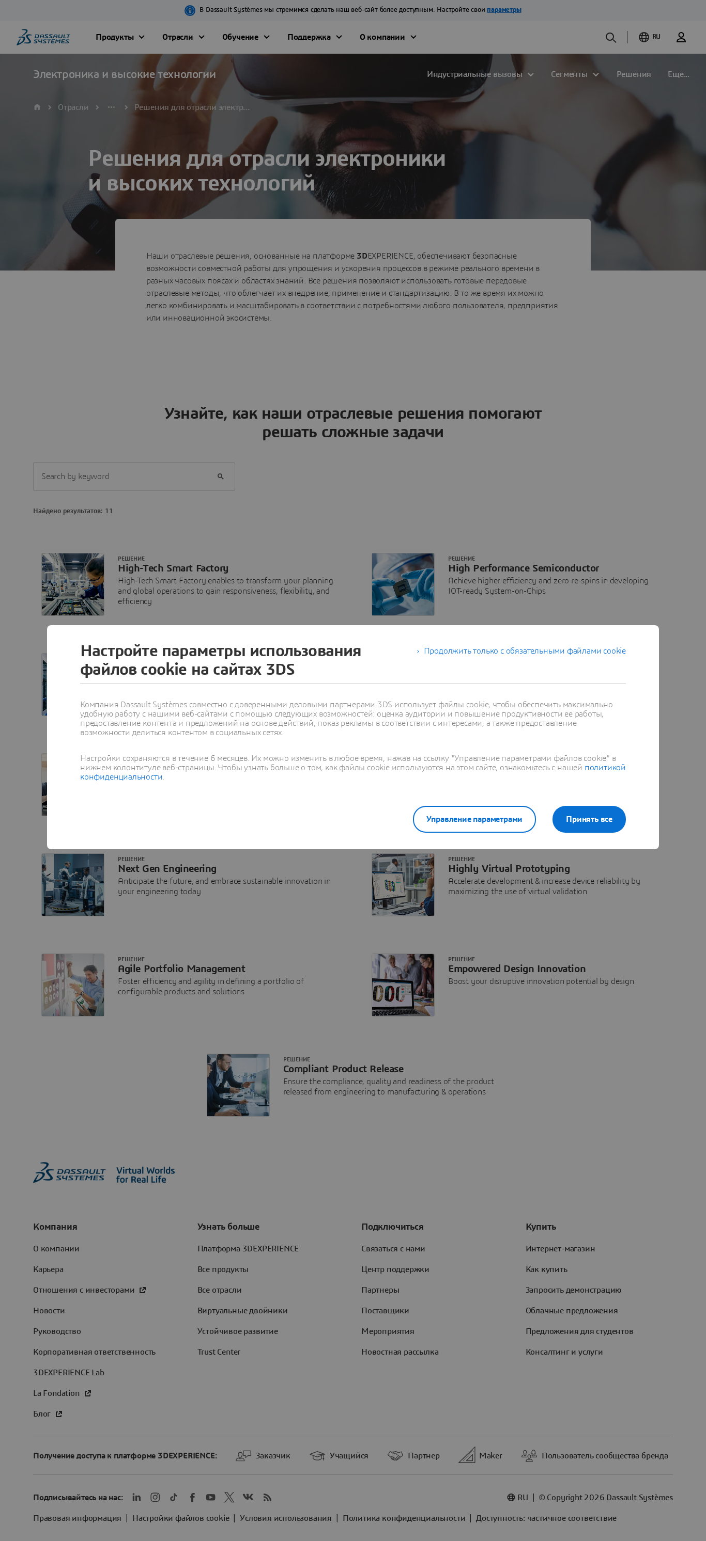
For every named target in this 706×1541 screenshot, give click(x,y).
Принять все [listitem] (589, 819)
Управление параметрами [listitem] (474, 819)
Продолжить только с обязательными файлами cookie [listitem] (525, 651)
